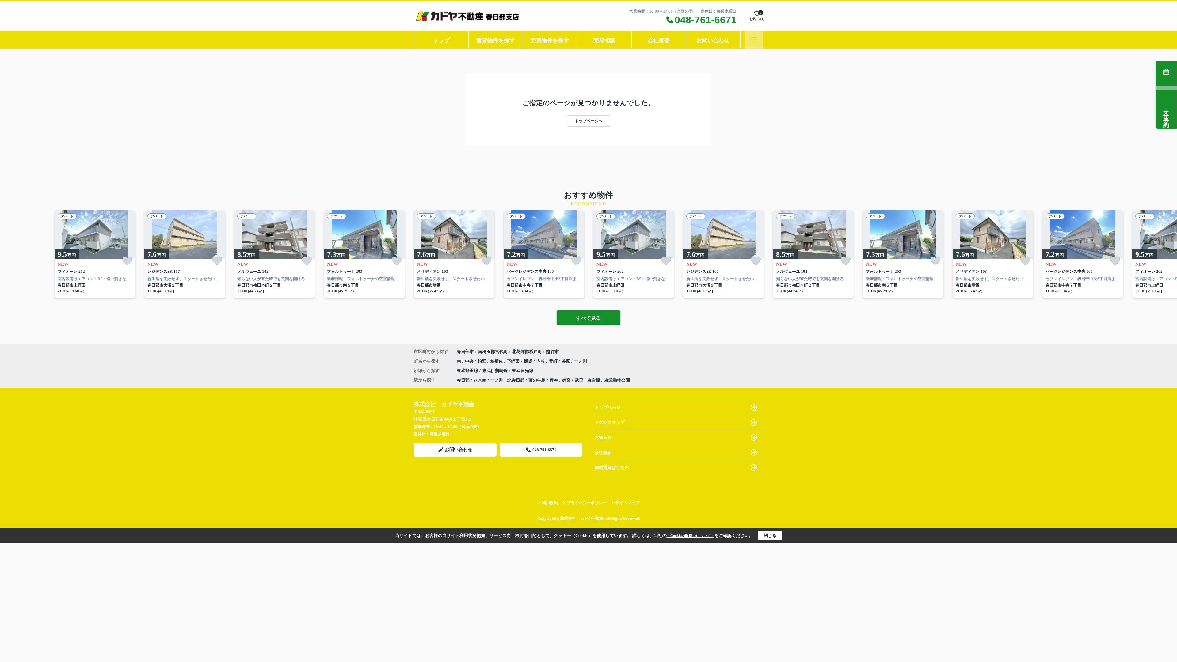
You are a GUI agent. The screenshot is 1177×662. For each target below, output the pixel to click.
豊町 (554, 361)
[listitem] (454, 254)
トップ (441, 40)
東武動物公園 (617, 380)
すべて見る (588, 318)
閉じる (770, 535)
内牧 (541, 361)
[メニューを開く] (754, 40)
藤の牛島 (537, 380)
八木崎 (480, 380)
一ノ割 (580, 361)
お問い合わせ (712, 40)
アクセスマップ (610, 422)
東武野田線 (468, 370)
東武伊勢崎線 (495, 370)
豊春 (554, 380)
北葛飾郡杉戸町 (527, 351)
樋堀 (529, 361)
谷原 (566, 361)
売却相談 (604, 40)
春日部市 (465, 351)
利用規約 (550, 502)
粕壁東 (497, 361)
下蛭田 (514, 361)
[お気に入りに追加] (127, 261)
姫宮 (566, 380)
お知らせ (603, 437)
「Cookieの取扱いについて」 (690, 536)
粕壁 (482, 361)
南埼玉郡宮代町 (493, 351)
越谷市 (552, 351)
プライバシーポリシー (587, 502)
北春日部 (515, 380)
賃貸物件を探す (495, 40)
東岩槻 (593, 380)
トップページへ (589, 121)
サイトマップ (627, 502)
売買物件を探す (550, 40)
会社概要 (659, 40)
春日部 (463, 380)
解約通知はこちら (612, 467)
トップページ (607, 407)
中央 (470, 361)
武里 (579, 380)
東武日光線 (522, 370)
